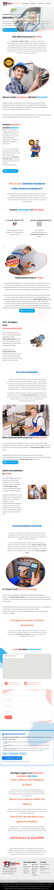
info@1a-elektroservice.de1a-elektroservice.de (34, 683)
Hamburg (26, 871)
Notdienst (33, 3)
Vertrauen (41, 3)
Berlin (25, 864)
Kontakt (48, 3)
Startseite (17, 3)
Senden (8, 717)
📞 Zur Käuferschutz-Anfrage (12, 758)
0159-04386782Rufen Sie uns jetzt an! (14, 683)
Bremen (26, 868)
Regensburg (27, 866)
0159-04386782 (11, 30)
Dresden (26, 873)
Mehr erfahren (45, 888)
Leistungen (25, 3)
